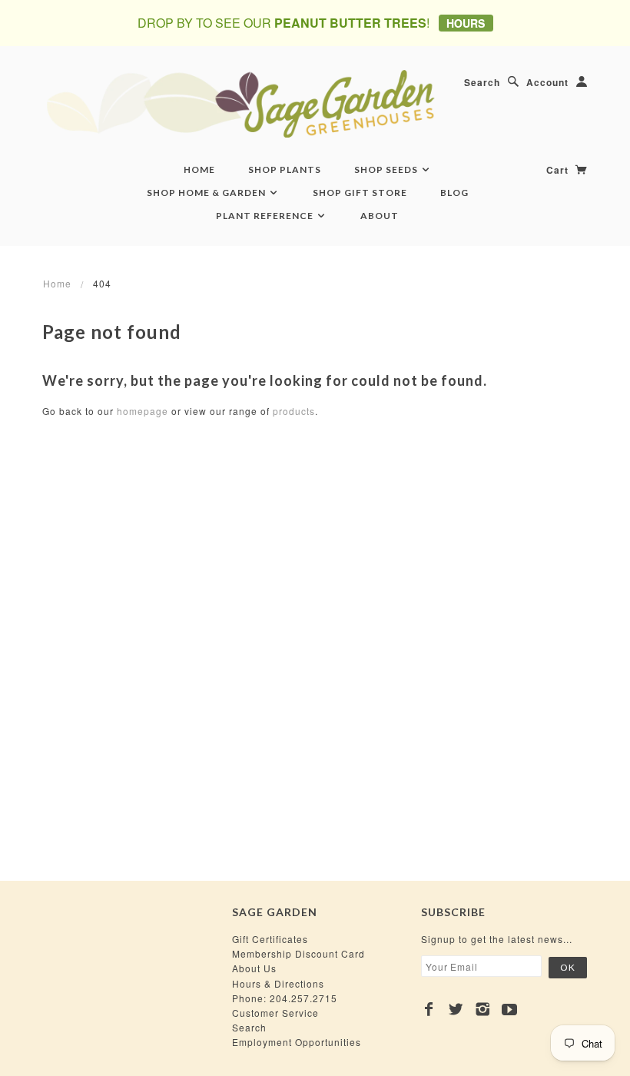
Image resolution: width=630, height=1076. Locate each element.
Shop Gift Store (360, 192)
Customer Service (275, 1012)
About (379, 215)
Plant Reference (266, 215)
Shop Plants (284, 169)
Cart (559, 170)
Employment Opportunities (296, 1041)
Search (482, 82)
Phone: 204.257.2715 (284, 998)
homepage (142, 410)
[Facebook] (429, 1009)
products (294, 410)
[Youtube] (510, 1009)
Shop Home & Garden (207, 192)
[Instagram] (483, 1009)
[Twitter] (456, 1009)
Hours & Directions (278, 983)
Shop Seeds (387, 169)
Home (199, 169)
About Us (254, 968)
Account (547, 82)
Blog (454, 192)
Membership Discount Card (298, 953)
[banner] (315, 103)
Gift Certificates (270, 938)
